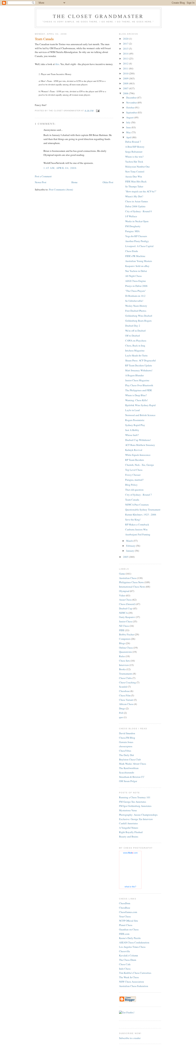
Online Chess (126, 647)
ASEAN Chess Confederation (134, 942)
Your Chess (125, 916)
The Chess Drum (127, 960)
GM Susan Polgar (128, 781)
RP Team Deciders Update (138, 365)
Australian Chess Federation (133, 986)
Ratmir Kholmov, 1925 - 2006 (140, 514)
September (132, 112)
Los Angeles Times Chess (132, 947)
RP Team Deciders (134, 460)
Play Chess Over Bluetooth (139, 385)
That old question (134, 489)
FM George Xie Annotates (132, 801)
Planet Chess (125, 925)
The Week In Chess (129, 977)
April (129, 137)
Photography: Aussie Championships (138, 814)
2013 (126, 58)
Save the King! (132, 519)
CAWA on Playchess (135, 340)
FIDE (121, 630)
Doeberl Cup (125, 608)
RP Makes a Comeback (137, 524)
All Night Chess (133, 276)
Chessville (124, 951)
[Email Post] (97, 111)
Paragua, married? (134, 479)
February (131, 545)
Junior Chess (125, 621)
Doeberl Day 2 (132, 325)
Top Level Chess (133, 470)
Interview (124, 665)
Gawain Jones (126, 742)
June (128, 127)
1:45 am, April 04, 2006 (60, 168)
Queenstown (125, 652)
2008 (126, 83)
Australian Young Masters (138, 261)
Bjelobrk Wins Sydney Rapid (140, 405)
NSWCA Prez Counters (137, 504)
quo (121, 717)
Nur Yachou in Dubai (136, 271)
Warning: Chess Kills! (136, 400)
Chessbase (124, 691)
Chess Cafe (125, 964)
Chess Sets (124, 660)
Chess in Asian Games (136, 201)
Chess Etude (131, 251)
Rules (122, 656)
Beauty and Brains (128, 836)
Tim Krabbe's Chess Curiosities (135, 973)
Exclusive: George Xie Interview (136, 819)
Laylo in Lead (132, 410)
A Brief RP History (135, 146)
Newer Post (40, 182)
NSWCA (123, 613)
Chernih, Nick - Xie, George (139, 465)
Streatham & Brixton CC (132, 777)
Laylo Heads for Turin (136, 355)
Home (74, 182)
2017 (126, 43)
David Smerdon (127, 733)
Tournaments (125, 673)
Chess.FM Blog (127, 737)
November (131, 102)
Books (122, 669)
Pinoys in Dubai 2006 (136, 286)
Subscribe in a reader (129, 1038)
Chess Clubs (125, 678)
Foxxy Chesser (132, 474)
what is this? (130, 886)
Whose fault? (132, 435)
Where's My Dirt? (134, 196)
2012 (126, 63)
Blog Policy (131, 484)
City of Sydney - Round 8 (138, 211)
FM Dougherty (132, 226)
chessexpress (125, 746)
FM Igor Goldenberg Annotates (135, 806)
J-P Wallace (131, 216)
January (130, 550)
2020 (126, 38)
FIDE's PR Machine (135, 256)
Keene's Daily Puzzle (130, 938)
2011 (126, 68)
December (131, 97)
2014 (126, 53)
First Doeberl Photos (135, 310)
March (129, 540)
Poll (121, 713)
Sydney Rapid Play (135, 425)
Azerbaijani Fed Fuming (137, 534)
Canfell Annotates (128, 823)
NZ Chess (124, 626)
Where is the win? (134, 156)
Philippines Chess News (131, 582)
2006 (126, 93)
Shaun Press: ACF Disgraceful (140, 360)
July (128, 122)
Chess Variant (126, 700)
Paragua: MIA (132, 231)
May (128, 132)
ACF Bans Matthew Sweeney (140, 445)
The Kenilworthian (129, 768)
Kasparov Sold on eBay (137, 266)
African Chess (126, 704)
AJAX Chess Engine (135, 281)
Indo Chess (125, 968)
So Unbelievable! (134, 300)
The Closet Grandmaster (98, 16)
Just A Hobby (132, 430)
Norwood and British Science (140, 415)
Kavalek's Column (128, 955)
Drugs (122, 708)
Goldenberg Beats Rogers (138, 320)
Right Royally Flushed (131, 832)
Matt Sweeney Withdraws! (138, 370)
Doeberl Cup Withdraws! (138, 440)
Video (122, 595)
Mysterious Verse (128, 810)
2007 (126, 88)
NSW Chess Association (131, 981)
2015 (126, 48)
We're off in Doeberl (135, 330)
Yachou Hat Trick (134, 161)
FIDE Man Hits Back (136, 181)
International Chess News (132, 586)
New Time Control (134, 171)
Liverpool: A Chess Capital (139, 246)
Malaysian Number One (137, 166)
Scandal (123, 686)
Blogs (122, 643)
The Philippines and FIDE (138, 390)
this (57, 64)
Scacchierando (126, 772)
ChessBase (124, 907)
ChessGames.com (128, 912)
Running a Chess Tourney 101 (134, 797)
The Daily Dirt (126, 755)
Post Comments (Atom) (61, 189)
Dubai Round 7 (133, 141)
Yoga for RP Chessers (136, 236)
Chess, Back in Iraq (135, 345)
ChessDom (124, 903)
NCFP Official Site (128, 920)
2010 (126, 73)
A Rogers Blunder (134, 375)
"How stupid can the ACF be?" (140, 191)
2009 (126, 78)
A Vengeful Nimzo (128, 827)
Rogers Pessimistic (135, 420)
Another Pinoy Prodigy (137, 241)
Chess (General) (127, 604)
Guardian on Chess (129, 929)
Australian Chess (127, 578)
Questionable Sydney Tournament (142, 509)
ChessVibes (125, 750)
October (130, 107)
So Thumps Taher (134, 186)
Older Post (108, 182)
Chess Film (125, 695)
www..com (130, 853)
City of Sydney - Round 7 (138, 494)
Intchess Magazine (135, 350)
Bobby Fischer (126, 634)
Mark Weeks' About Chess (132, 763)
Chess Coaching (127, 682)
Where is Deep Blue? (136, 395)
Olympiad (124, 591)
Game (122, 573)
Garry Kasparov (127, 617)
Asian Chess (125, 599)
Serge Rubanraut (133, 151)
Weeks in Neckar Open (137, 221)
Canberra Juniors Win (136, 529)
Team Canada (132, 499)
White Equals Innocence (137, 455)
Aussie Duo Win (133, 176)
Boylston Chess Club (130, 759)
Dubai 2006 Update (135, 206)
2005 (126, 556)
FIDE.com (124, 934)
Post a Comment (43, 176)
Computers (124, 639)
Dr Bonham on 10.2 (135, 296)
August (130, 117)
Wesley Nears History (136, 305)
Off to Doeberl (132, 335)
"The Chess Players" (135, 291)
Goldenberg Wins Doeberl (138, 315)
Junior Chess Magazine (137, 380)
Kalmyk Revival (133, 450)
